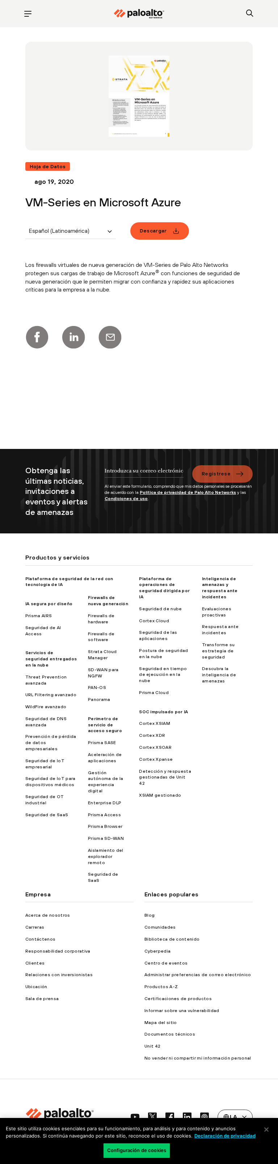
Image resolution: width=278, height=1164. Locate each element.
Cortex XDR (152, 735)
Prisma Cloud (154, 692)
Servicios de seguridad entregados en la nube (51, 659)
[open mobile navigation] (28, 13)
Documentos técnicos (169, 1034)
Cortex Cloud (154, 620)
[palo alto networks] (139, 13)
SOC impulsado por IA (163, 711)
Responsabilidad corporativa (57, 951)
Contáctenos (40, 939)
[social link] (135, 1117)
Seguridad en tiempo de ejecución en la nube (163, 675)
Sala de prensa (42, 998)
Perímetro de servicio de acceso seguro (105, 725)
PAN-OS (97, 687)
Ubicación (36, 986)
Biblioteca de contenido (171, 939)
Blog (149, 915)
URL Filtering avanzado (50, 694)
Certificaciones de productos (178, 998)
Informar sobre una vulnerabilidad (181, 1010)
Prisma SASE (102, 742)
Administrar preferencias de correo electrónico (197, 974)
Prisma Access (104, 814)
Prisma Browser (105, 826)
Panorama (99, 699)
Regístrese (216, 473)
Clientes (35, 963)
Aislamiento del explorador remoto (105, 856)
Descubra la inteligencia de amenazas (219, 675)
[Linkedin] (73, 337)
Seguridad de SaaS (46, 814)
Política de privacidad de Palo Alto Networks (188, 492)
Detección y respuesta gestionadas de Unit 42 (165, 777)
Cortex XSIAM (154, 723)
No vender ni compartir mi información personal (197, 1058)
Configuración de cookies (136, 1150)
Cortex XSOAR (155, 747)
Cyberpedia (157, 951)
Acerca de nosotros (47, 915)
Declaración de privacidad (225, 1136)
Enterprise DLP (104, 802)
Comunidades (160, 927)
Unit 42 (152, 1046)
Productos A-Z (161, 986)
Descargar (153, 231)
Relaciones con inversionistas (59, 974)
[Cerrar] (266, 1130)
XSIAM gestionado (160, 795)
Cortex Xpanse (156, 759)
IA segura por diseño (48, 603)
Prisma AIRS (38, 615)
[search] (250, 13)
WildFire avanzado (45, 706)
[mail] (110, 337)
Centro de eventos (166, 963)
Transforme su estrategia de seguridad (218, 651)
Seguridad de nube (160, 608)
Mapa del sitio (160, 1022)
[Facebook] (37, 337)
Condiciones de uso (126, 498)
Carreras (35, 927)
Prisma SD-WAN (106, 838)
